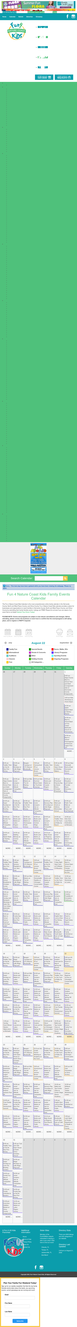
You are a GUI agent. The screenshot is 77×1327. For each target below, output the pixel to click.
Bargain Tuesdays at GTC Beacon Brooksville (28, 766)
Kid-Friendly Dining (14, 425)
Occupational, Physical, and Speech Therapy (22, 280)
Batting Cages (12, 161)
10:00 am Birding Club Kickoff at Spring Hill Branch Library (68, 1010)
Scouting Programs (14, 381)
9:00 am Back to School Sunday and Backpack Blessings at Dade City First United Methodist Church (7, 901)
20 (45, 953)
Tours (10, 234)
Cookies (10, 317)
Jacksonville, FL (47, 1252)
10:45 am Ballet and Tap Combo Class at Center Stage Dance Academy (59, 1027)
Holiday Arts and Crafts (15, 528)
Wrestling (11, 510)
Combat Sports (13, 458)
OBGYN (10, 278)
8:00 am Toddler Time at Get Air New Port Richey (7, 767)
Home (4, 17)
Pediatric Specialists (14, 288)
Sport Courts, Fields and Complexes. (19, 224)
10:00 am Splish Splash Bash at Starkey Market (69, 710)
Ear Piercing (12, 417)
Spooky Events (12, 538)
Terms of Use (27, 1239)
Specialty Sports (13, 492)
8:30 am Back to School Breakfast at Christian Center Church (7, 882)
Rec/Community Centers (16, 214)
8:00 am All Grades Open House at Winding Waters (59, 767)
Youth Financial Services (16, 151)
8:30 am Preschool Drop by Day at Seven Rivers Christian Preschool (58, 785)
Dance (10, 353)
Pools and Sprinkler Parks (16, 208)
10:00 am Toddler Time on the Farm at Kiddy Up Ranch (59, 821)
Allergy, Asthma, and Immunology (18, 246)
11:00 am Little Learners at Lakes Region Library (17, 1026)
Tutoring (10, 121)
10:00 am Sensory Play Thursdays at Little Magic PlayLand (48, 805)
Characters (11, 313)
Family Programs (13, 359)
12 (35, 856)
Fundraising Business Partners (17, 137)
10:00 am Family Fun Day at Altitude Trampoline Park (6, 822)
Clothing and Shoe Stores (16, 409)
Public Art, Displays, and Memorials (19, 210)
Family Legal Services (15, 133)
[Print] (59, 632)
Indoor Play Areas (13, 192)
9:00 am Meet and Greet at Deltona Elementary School (58, 806)
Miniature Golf (12, 198)
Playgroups (11, 145)
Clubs (10, 349)
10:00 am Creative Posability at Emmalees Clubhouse (68, 896)
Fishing (10, 178)
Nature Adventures (14, 204)
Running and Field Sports (16, 480)
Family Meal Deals (14, 419)
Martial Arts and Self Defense (17, 474)
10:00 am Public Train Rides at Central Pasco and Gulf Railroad (69, 806)
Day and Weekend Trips (15, 169)
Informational (14, 652)
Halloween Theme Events (16, 526)
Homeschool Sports (14, 470)
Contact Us (26, 1247)
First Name (8, 1303)
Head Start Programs (14, 97)
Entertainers (12, 321)
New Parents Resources (15, 141)
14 (55, 856)
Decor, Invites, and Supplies (17, 319)
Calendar (12, 17)
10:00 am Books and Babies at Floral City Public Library (37, 838)
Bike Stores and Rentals (15, 405)
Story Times (12, 391)
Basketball (11, 451)
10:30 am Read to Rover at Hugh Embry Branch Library (69, 919)
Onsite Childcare (13, 105)
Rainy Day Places (13, 212)
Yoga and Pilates (13, 512)
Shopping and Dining (11, 401)
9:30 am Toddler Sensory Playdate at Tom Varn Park (17, 865)
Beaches (11, 163)
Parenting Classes (14, 377)
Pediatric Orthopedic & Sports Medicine (20, 286)
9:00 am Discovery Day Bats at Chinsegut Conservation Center (69, 1053)
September (64, 643)
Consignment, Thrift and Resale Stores (20, 413)
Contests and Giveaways (16, 518)
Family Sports (12, 460)
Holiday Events (37, 659)
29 (65, 1045)
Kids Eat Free (12, 427)
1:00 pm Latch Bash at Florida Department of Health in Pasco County (68, 1122)
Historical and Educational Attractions (20, 188)
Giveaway (39, 17)
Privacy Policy (27, 1242)
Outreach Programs (14, 375)
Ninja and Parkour (13, 476)
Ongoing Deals (12, 530)
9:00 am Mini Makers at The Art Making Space (28, 783)
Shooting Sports (13, 484)
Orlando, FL (45, 1247)
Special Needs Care (14, 292)
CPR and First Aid (13, 260)
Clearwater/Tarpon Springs (36, 12)
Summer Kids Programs (15, 393)
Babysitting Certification (15, 345)
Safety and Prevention (15, 379)
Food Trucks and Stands (16, 325)
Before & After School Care (16, 89)
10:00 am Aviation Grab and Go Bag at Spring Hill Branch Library (28, 1011)
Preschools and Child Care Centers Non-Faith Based (25, 109)
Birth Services (12, 252)
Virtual (10, 397)
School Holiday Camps (15, 85)
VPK (9, 125)
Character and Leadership (16, 347)
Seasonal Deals (13, 534)
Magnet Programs (13, 103)
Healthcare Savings (14, 272)
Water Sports (12, 508)
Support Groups (13, 149)
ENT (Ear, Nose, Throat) (15, 264)
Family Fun (13, 649)
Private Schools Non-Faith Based (18, 113)
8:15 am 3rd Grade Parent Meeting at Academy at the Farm (38, 1053)
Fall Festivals (12, 520)
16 (4, 953)
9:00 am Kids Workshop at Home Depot (69, 699)
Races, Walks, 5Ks (61, 649)
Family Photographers (15, 135)
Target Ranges (12, 228)
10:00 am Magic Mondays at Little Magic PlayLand (17, 767)
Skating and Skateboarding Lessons (19, 486)
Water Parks (12, 240)
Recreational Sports (14, 216)
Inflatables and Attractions (16, 329)
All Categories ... (37, 662)
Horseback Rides (13, 190)
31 (14, 1140)
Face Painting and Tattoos (16, 323)
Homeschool (12, 99)
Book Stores (12, 407)
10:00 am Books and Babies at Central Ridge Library (37, 822)
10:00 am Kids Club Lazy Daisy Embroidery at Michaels (68, 821)
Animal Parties (12, 302)
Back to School (12, 516)
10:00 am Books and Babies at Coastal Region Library (47, 784)
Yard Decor (11, 337)
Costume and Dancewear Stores (18, 415)
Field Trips (11, 176)
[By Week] (18, 632)
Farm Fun (11, 524)
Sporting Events (60, 656)
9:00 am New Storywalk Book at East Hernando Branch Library (69, 768)
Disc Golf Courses (13, 172)
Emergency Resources (15, 129)
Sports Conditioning (14, 494)
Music (10, 371)
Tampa (55, 12)
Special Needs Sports (15, 490)
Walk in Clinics (12, 298)
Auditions (12, 656)
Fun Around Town (10, 153)
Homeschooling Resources (16, 139)
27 (45, 1045)
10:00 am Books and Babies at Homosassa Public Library (27, 822)
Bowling (10, 165)
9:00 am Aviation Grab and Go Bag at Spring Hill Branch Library (59, 963)
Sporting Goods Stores (15, 437)
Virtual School (12, 123)
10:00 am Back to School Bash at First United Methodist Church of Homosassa (69, 724)
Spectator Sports (13, 222)
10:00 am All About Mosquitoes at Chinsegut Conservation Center (48, 1026)
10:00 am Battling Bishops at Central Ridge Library (17, 838)
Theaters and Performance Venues (19, 230)
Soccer (10, 488)
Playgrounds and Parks (15, 206)
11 (24, 856)
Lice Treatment (13, 276)
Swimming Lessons (14, 500)
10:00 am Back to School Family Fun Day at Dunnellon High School (68, 1027)
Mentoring (11, 369)
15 (65, 856)
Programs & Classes (11, 339)
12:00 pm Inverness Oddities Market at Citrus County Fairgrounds (7, 1207)
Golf (9, 464)
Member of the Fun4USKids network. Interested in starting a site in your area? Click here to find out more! (47, 1238)
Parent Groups (12, 143)
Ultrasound (11, 294)
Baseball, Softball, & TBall (16, 449)
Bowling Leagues (13, 454)
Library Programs (60, 652)
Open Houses (12, 532)
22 (65, 953)
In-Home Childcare (14, 101)
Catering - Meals (13, 310)
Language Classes (14, 367)
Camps (7, 83)
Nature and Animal (14, 373)
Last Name (8, 1311)
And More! (45, 1255)
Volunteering (12, 399)
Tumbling (11, 504)
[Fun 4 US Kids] (16, 31)
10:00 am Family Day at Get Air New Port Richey (17, 805)
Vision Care (11, 296)
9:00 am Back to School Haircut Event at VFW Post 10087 (6, 920)
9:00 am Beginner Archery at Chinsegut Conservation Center (69, 978)
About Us (26, 1244)
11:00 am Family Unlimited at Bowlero (68, 933)
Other (33, 656)
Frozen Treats (12, 423)
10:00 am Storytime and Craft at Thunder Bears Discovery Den (68, 785)
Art (9, 343)
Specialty (11, 387)
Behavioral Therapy (14, 248)
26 (35, 1045)
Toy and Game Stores (15, 443)
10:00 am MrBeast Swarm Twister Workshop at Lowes (69, 1089)
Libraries (11, 194)
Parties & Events (10, 300)
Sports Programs (10, 445)
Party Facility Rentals (14, 331)
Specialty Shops (13, 435)
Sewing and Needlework (15, 383)
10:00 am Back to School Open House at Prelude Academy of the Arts (69, 866)
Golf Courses (12, 186)
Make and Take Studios (15, 196)
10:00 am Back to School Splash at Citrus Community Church (68, 839)
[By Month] (7, 632)
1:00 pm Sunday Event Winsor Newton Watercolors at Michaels (7, 1026)
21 (55, 953)
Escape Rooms (13, 174)
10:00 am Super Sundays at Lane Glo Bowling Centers (6, 806)
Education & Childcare (12, 87)
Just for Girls (12, 365)
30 (4, 1140)
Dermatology (12, 262)
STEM (10, 389)
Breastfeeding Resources (16, 254)
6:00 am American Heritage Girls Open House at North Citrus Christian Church (17, 1055)
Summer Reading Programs (17, 395)
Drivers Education (13, 357)
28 (55, 1045)
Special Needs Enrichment (16, 385)
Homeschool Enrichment (16, 363)
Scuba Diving (12, 482)
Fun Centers (12, 182)
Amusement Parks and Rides (17, 155)
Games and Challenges (15, 184)
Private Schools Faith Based (17, 111)
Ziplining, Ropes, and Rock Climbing (19, 242)
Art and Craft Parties (14, 304)
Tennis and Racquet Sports (16, 502)
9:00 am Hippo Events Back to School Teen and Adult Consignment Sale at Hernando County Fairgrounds (69, 685)
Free (10, 662)
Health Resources (10, 244)
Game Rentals (12, 327)
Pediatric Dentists (13, 284)
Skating (10, 220)
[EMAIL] (69, 632)
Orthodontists (12, 282)
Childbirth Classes (13, 256)
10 (14, 856)
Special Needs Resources (16, 147)
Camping (11, 167)
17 (14, 953)
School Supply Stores (15, 433)
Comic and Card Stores (15, 411)
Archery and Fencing (14, 447)
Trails (9, 236)
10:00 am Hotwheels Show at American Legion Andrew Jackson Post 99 (7, 1073)
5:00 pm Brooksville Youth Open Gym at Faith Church (59, 934)
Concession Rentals (14, 315)
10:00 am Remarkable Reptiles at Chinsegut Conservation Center (38, 881)
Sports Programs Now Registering (19, 496)
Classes (12, 659)
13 (45, 856)
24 (14, 1045)
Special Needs (36, 649)
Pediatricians (12, 290)
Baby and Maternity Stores (16, 403)
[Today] (28, 632)
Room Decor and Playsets (16, 431)
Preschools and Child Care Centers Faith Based (23, 107)
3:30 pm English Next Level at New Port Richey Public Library (59, 919)
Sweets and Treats (14, 439)
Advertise (29, 17)
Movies (10, 200)
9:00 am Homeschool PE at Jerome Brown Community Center (38, 769)
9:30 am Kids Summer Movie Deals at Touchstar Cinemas (38, 783)
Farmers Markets (13, 421)
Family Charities (13, 131)
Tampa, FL (45, 1250)
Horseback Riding (13, 472)
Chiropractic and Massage (16, 258)
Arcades (10, 159)
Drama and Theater (14, 355)
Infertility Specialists (14, 274)
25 (24, 1045)
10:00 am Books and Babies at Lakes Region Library (17, 822)
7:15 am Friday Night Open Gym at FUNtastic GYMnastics (58, 864)
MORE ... (70, 751)
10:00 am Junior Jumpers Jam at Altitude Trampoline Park (17, 785)
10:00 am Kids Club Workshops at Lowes (68, 879)
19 (35, 953)
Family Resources (10, 127)
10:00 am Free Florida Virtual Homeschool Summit (58, 1009)
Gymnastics (11, 466)
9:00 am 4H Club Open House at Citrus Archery (68, 961)
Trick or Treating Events (15, 540)
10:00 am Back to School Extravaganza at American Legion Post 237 (69, 741)
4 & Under (11, 341)
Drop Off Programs (14, 93)
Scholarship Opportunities (16, 115)
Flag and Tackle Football (16, 462)
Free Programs (13, 361)
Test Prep (11, 119)
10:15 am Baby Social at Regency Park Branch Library (48, 837)
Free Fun (11, 180)
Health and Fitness (14, 468)
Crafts (10, 351)
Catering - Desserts (14, 308)
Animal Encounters (14, 157)
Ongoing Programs (61, 659)
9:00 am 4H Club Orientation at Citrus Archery (68, 1070)
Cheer (10, 456)
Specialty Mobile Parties (15, 335)
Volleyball (11, 506)
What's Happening (10, 514)
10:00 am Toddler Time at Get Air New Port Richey (48, 767)
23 (4, 1045)
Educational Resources (15, 95)
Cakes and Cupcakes (15, 306)
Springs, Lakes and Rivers (16, 226)
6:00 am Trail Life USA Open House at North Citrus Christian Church (18, 1149)
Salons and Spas (13, 218)
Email (7, 1295)
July (10, 643)
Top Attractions (13, 232)
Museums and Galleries (15, 202)
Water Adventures (13, 238)
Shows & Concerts (38, 652)
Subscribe (20, 1321)
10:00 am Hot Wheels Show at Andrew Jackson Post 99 (7, 1089)
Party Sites (11, 333)
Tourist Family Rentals (15, 441)
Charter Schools (13, 91)
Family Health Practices (15, 270)
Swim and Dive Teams (15, 498)
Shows (10, 536)
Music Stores (12, 429)
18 (24, 953)
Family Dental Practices (15, 268)
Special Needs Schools (15, 117)
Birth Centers (12, 250)
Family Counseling (14, 266)
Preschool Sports (13, 478)
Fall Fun (10, 522)
